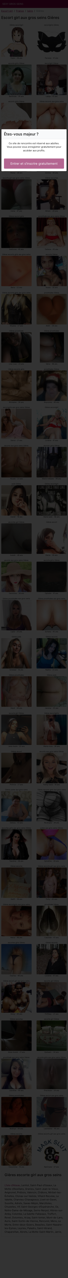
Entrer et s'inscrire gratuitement (34, 163)
